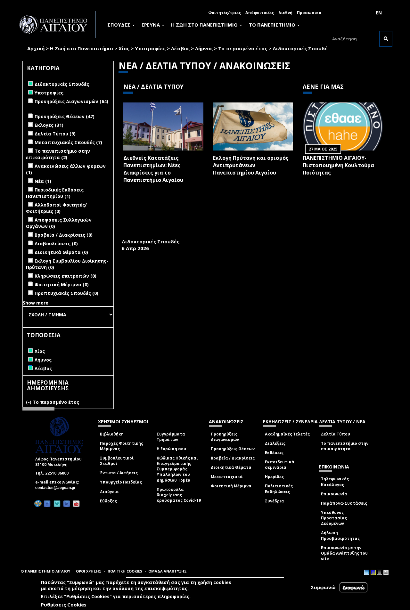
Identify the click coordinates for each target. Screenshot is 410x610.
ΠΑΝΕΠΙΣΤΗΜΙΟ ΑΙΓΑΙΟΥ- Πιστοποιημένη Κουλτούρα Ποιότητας (338, 165)
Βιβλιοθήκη (112, 434)
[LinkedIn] (66, 504)
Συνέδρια (274, 501)
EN (379, 13)
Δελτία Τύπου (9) (55, 134)
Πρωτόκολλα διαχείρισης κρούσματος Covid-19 (179, 495)
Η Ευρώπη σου (171, 448)
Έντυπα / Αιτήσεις (119, 473)
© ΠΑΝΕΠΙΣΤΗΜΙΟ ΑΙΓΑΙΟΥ (45, 571)
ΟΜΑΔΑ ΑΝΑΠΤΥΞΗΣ (167, 571)
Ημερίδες (274, 476)
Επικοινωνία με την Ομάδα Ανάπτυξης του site (344, 553)
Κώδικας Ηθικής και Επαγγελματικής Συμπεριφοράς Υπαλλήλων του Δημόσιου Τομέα (177, 469)
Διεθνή (285, 12)
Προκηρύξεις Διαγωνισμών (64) (71, 101)
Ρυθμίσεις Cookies (63, 604)
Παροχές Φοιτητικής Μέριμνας (121, 446)
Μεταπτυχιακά (227, 476)
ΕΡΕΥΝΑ (151, 24)
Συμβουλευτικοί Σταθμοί (117, 460)
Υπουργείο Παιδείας (121, 482)
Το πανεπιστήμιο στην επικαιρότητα (344, 446)
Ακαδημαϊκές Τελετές (287, 434)
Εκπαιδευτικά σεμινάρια (279, 464)
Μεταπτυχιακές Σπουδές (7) (68, 142)
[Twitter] (57, 504)
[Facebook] (47, 504)
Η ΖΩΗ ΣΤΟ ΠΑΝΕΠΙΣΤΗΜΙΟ (205, 24)
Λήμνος (204, 48)
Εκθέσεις (274, 452)
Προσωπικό (309, 12)
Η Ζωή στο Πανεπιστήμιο (81, 48)
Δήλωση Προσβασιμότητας (340, 535)
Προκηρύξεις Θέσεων (233, 448)
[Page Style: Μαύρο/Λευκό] (386, 572)
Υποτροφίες (150, 48)
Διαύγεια (109, 491)
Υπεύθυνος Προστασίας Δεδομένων (334, 518)
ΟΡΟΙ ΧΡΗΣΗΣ (89, 571)
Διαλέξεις (275, 443)
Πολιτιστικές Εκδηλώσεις (279, 488)
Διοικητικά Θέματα (231, 467)
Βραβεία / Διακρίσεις (233, 458)
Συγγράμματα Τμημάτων (171, 436)
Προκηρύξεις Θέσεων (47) (64, 116)
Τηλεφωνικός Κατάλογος (335, 481)
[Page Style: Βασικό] (366, 572)
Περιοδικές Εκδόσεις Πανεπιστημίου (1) (55, 193)
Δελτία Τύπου (335, 434)
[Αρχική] (57, 24)
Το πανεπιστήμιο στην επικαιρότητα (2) (58, 154)
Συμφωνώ (323, 587)
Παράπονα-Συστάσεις (344, 503)
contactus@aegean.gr (57, 487)
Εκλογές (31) (49, 125)
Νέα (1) (43, 181)
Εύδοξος (108, 501)
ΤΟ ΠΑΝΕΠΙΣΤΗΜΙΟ (273, 24)
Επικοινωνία (334, 494)
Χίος (124, 48)
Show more (35, 303)
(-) (29, 402)
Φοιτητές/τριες (224, 12)
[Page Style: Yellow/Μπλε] (373, 572)
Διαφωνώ (353, 587)
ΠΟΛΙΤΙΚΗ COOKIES (125, 571)
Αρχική (36, 48)
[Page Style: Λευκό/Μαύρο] (379, 572)
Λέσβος (180, 48)
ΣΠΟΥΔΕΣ (119, 24)
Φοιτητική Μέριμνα (231, 486)
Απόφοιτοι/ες (259, 12)
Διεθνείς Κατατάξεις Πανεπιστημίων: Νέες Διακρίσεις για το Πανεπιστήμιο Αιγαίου (153, 168)
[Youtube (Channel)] (76, 504)
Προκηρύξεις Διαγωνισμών (225, 436)
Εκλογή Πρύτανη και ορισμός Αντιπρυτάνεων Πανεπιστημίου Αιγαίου (251, 165)
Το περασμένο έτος (242, 48)
